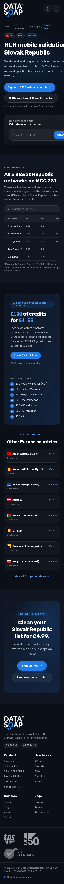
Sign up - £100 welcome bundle (27, 87)
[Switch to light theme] (47, 8)
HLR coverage (19, 27)
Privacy (39, 802)
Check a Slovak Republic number (33, 98)
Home (7, 26)
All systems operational (19, 877)
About (7, 812)
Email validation (13, 776)
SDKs (37, 771)
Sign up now (30, 665)
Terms (38, 807)
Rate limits (41, 776)
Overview (9, 761)
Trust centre (42, 812)
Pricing (8, 802)
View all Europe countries (30, 576)
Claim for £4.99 (23, 355)
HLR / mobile (11, 766)
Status (39, 781)
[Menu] (56, 8)
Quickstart (41, 766)
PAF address (11, 781)
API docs (39, 761)
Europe (36, 26)
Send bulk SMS (12, 786)
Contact (8, 817)
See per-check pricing (32, 677)
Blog (6, 807)
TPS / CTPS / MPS (14, 771)
